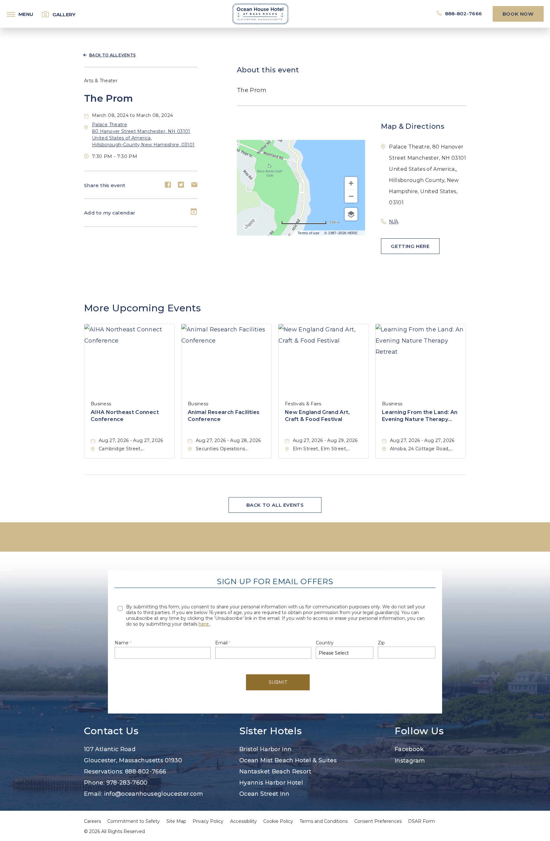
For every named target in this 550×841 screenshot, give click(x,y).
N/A (393, 222)
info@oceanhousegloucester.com (153, 793)
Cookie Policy (278, 821)
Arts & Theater (100, 80)
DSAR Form (421, 821)
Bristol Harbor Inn (265, 749)
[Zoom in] (351, 183)
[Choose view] (351, 214)
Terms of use (308, 233)
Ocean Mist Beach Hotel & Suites (288, 760)
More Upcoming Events (142, 308)
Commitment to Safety (133, 821)
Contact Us (111, 731)
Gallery (64, 14)
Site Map (176, 821)
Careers (92, 821)
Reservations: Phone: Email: (143, 771)
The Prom (108, 98)
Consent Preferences (378, 821)
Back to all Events (112, 55)
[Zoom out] (351, 196)
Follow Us (419, 731)
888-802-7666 (463, 14)
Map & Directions (412, 126)
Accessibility (243, 821)
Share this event (104, 185)
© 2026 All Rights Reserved (114, 831)
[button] (410, 246)
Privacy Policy (208, 821)
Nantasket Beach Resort (275, 771)
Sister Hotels (270, 731)
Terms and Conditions (324, 821)
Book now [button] (518, 14)
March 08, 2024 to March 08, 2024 (132, 115)
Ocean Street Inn (264, 793)
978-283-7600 (127, 782)
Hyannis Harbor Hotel (271, 782)
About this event (268, 70)
